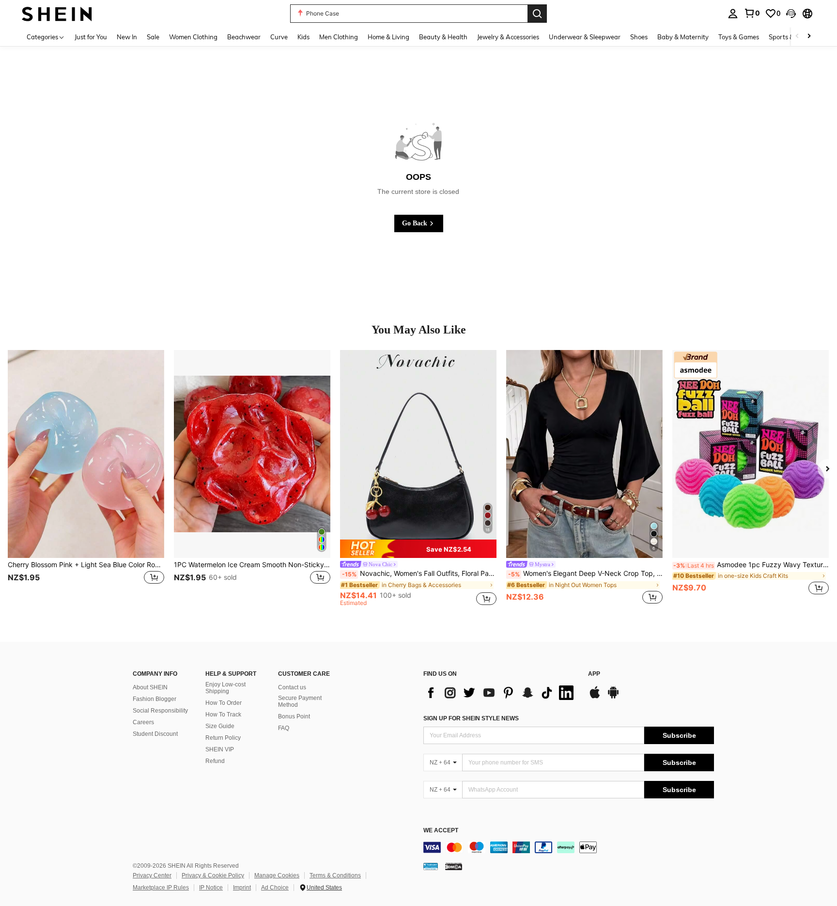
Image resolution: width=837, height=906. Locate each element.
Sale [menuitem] (153, 37)
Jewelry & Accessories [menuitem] (508, 37)
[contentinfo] (568, 847)
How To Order (223, 702)
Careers (143, 722)
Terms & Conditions (335, 875)
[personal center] (733, 13)
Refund (215, 761)
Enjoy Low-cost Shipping (225, 688)
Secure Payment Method (300, 701)
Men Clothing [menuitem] (338, 37)
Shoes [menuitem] (639, 37)
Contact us (292, 687)
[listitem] (86, 478)
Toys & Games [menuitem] (738, 37)
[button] (791, 13)
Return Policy (223, 737)
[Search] (537, 13)
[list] (500, 692)
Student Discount (155, 734)
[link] (752, 13)
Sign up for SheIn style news (471, 718)
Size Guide (219, 726)
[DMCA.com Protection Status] (453, 866)
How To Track (223, 714)
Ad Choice (275, 887)
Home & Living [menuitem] (388, 37)
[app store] (595, 697)
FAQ (283, 728)
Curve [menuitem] (279, 37)
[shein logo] (57, 13)
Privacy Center (152, 875)
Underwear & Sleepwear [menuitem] (584, 37)
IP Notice (211, 887)
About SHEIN (150, 687)
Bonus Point (294, 716)
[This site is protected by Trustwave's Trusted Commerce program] (430, 866)
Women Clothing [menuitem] (193, 37)
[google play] (613, 697)
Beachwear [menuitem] (244, 37)
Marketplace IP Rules (161, 887)
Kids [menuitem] (303, 37)
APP (594, 674)
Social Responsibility (160, 710)
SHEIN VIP (219, 749)
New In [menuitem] (127, 37)
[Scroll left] (797, 36)
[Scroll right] (809, 36)
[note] (418, 549)
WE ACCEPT (440, 830)
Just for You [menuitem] (91, 37)
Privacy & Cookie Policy (213, 875)
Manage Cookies (276, 875)
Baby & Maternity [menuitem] (683, 37)
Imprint (242, 887)
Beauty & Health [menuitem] (443, 37)
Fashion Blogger (154, 699)
